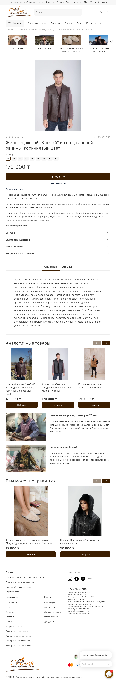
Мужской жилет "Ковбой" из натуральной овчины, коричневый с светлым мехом (20, 388)
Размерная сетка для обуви (18, 645)
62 (56, 158)
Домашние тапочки (53, 612)
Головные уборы (51, 616)
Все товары (49, 602)
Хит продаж (17, 48)
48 (14, 158)
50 (20, 158)
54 (32, 158)
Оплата (60, 2)
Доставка (50, 2)
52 (26, 158)
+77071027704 (77, 589)
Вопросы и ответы (37, 23)
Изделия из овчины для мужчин (99, 49)
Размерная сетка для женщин (19, 636)
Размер (9, 154)
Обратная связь (13, 591)
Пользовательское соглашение (20, 582)
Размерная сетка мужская (17, 631)
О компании (11, 602)
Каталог (17, 23)
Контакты (77, 2)
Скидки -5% (44, 48)
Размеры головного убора (18, 640)
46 (8, 158)
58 (44, 158)
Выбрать (21, 404)
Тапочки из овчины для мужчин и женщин (71, 49)
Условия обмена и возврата (18, 587)
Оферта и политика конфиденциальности (25, 577)
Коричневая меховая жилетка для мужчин (90, 385)
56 (38, 158)
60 (50, 158)
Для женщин (50, 607)
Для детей (49, 621)
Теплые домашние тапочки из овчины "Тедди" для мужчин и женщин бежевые (29, 541)
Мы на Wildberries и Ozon (96, 2)
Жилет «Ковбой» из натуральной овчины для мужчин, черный (56, 387)
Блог (68, 2)
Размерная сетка (14, 189)
